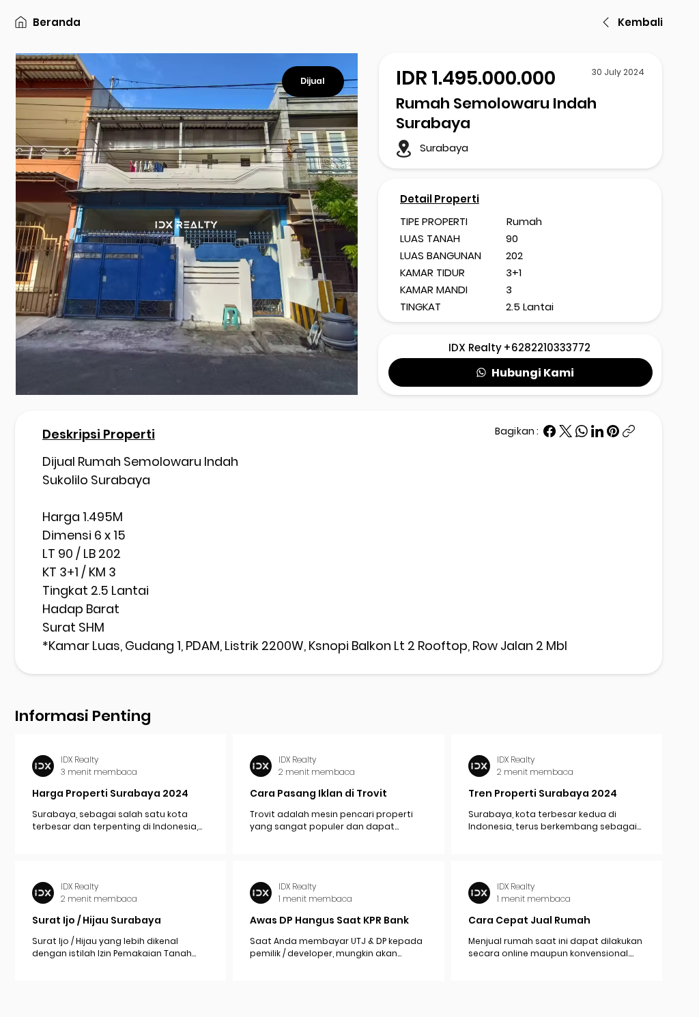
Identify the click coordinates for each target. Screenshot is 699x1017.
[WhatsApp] (581, 431)
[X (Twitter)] (565, 431)
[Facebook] (549, 431)
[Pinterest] (613, 431)
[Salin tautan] (629, 431)
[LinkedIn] (597, 431)
